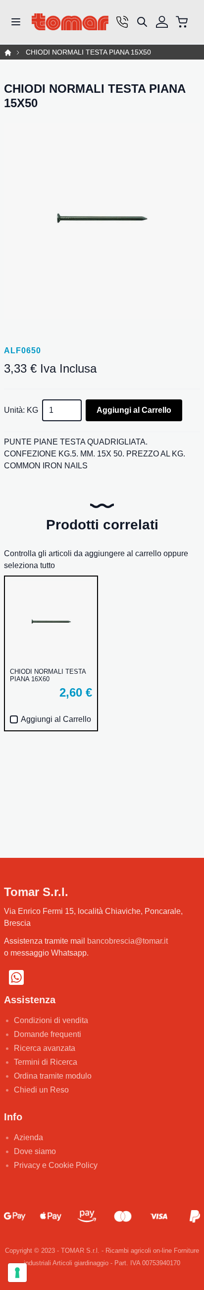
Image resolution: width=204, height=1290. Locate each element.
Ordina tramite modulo (53, 1076)
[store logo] (70, 22)
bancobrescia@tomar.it (127, 941)
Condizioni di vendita (51, 1020)
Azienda (28, 1137)
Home (8, 53)
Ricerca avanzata (44, 1048)
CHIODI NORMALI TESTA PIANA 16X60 (48, 675)
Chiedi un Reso (41, 1090)
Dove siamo (35, 1151)
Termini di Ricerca (45, 1062)
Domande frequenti (47, 1034)
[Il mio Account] (162, 22)
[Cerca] (142, 22)
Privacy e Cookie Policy (56, 1165)
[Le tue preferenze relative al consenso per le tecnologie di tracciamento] (17, 1272)
